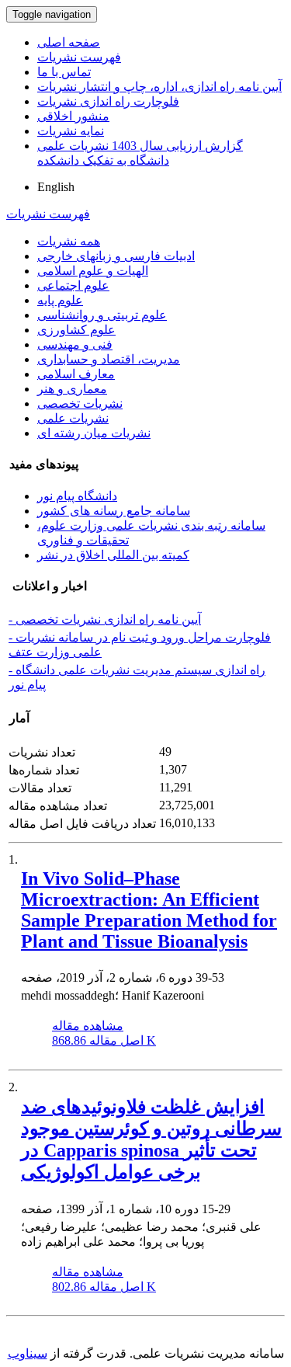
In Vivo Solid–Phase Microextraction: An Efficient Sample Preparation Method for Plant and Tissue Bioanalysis (149, 909)
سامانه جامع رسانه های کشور (113, 510)
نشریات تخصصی (80, 403)
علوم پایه (60, 300)
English (55, 186)
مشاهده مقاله (87, 1025)
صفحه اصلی (68, 42)
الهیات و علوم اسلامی (92, 270)
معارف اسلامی (76, 374)
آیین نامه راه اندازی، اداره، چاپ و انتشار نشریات (159, 86)
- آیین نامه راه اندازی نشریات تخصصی (105, 619)
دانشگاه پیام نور (77, 496)
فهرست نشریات (79, 57)
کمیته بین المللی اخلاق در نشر (113, 555)
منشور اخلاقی (73, 116)
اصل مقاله (104, 1040)
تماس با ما (64, 71)
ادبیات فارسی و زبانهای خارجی (116, 256)
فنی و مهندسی (75, 344)
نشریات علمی (73, 418)
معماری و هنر (72, 388)
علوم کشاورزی (76, 329)
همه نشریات (68, 241)
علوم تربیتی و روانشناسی (102, 315)
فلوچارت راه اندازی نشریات (108, 101)
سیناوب (27, 1353)
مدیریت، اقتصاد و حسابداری (108, 359)
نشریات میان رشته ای (94, 433)
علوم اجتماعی (73, 285)
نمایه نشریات (70, 130)
